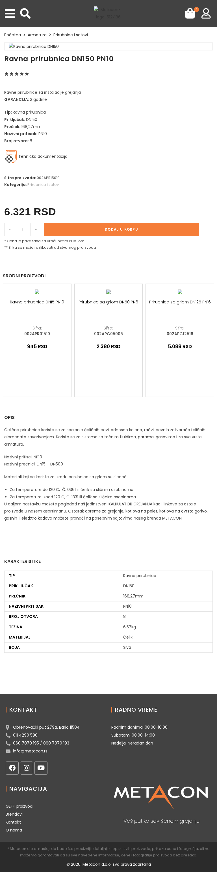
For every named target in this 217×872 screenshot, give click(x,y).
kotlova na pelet (141, 511)
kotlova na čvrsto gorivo (183, 511)
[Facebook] (12, 768)
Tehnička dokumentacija (42, 156)
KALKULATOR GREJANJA (130, 504)
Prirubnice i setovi (70, 35)
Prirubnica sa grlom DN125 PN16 (180, 302)
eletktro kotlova (36, 518)
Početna (12, 35)
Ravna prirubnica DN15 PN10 (37, 302)
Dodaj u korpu (121, 229)
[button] (10, 13)
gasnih (10, 518)
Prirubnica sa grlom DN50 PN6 (108, 302)
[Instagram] (26, 768)
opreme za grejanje (104, 511)
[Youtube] (40, 768)
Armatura (37, 35)
